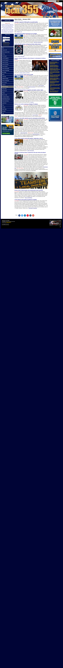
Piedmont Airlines (36, 134)
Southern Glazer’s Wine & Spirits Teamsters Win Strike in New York (55, 85)
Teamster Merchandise (5, 68)
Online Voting (4, 109)
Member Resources (5, 86)
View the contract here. (38, 42)
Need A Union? (4, 56)
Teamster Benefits (5, 66)
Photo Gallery (4, 72)
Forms (3, 105)
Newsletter (3, 107)
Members (3, 92)
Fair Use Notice (4, 82)
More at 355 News (28, 197)
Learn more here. (23, 132)
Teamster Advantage (5, 64)
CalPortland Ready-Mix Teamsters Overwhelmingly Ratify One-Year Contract (54, 66)
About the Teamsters (5, 60)
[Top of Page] (60, 226)
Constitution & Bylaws (5, 96)
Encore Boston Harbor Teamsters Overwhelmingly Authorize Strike (54, 63)
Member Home (4, 88)
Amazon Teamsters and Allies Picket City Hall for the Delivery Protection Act (55, 88)
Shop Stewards (4, 90)
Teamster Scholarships (5, 70)
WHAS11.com (19, 31)
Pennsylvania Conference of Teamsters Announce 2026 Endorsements (54, 82)
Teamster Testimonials (5, 80)
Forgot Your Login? (6, 44)
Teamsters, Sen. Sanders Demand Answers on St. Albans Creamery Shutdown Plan (55, 69)
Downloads (4, 111)
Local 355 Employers (5, 58)
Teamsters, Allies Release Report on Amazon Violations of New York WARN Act (55, 79)
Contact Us (4, 84)
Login (3, 113)
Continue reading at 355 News (24, 72)
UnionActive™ (8, 222)
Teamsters (32, 102)
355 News (3, 54)
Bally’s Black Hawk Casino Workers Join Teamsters (54, 91)
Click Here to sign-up (6, 43)
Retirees (3, 74)
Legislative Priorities (5, 78)
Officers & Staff (4, 94)
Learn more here (21, 56)
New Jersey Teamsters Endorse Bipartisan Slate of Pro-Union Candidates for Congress (55, 75)
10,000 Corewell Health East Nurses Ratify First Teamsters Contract (54, 72)
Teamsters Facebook (33, 208)
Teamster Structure (5, 62)
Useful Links (4, 76)
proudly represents (31, 86)
